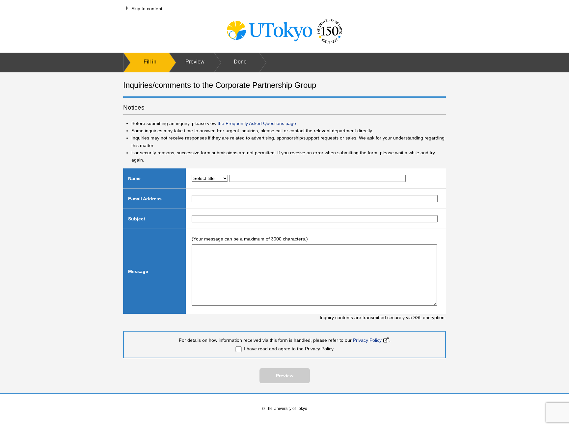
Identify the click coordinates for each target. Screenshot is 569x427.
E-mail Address (145, 198)
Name (134, 178)
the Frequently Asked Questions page (257, 123)
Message (138, 271)
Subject (136, 218)
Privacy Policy (367, 340)
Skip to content (146, 8)
